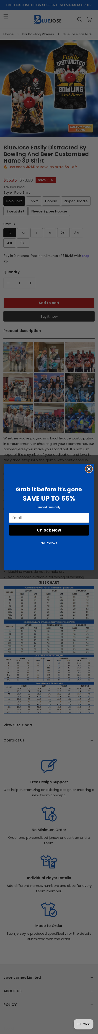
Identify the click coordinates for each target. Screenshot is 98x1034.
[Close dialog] (89, 468)
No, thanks (49, 543)
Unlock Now (49, 530)
